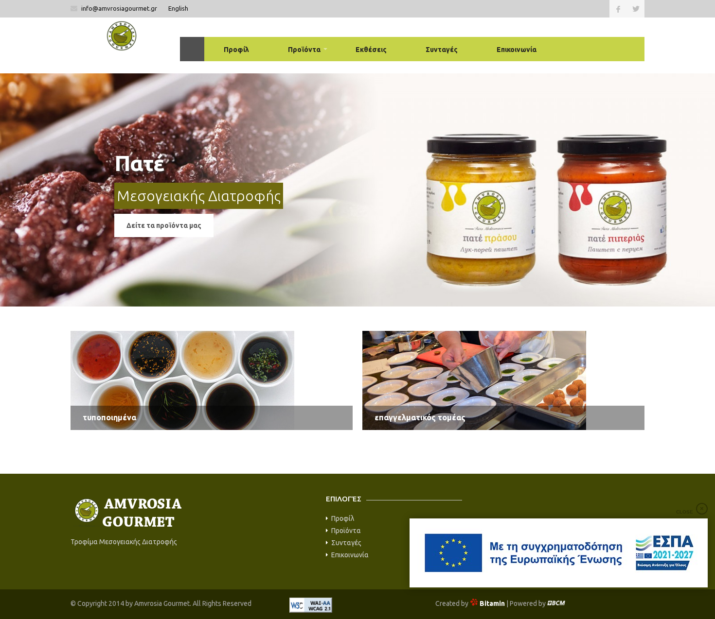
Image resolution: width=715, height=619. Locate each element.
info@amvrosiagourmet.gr (120, 8)
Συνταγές (442, 49)
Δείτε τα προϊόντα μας (163, 225)
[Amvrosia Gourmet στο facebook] (618, 8)
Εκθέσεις (371, 49)
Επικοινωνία (516, 49)
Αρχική (192, 49)
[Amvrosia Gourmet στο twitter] (635, 8)
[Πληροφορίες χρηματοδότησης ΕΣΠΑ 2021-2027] (559, 552)
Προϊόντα (304, 49)
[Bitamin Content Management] (556, 603)
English (178, 8)
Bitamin (492, 603)
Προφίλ (236, 49)
